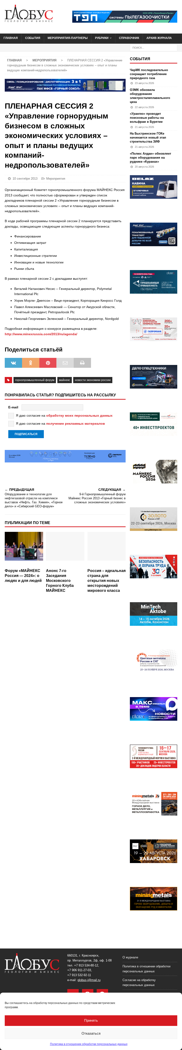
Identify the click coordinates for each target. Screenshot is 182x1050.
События (32, 38)
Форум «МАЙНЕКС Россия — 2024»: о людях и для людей (23, 576)
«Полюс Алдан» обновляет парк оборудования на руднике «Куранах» (150, 157)
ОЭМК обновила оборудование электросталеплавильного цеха (150, 96)
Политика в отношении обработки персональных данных (88, 1044)
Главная (11, 38)
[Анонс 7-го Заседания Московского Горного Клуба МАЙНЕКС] (65, 549)
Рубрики (102, 38)
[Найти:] (153, 47)
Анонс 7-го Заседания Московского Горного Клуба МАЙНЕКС (60, 580)
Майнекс (64, 380)
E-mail (13, 407)
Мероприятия (55, 178)
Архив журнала (159, 38)
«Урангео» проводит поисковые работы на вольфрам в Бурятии (147, 117)
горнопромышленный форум (34, 380)
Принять (91, 1020)
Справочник (129, 38)
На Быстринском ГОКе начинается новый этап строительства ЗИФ (148, 137)
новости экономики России (93, 380)
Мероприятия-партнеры (68, 38)
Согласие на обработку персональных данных (139, 982)
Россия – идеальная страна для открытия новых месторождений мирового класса (106, 580)
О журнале (130, 957)
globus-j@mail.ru (88, 980)
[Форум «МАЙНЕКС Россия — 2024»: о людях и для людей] (24, 549)
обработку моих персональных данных (79, 415)
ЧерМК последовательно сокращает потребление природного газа (149, 74)
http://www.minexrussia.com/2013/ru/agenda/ (41, 334)
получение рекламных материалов (75, 423)
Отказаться (91, 1033)
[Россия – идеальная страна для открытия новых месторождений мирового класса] (106, 549)
